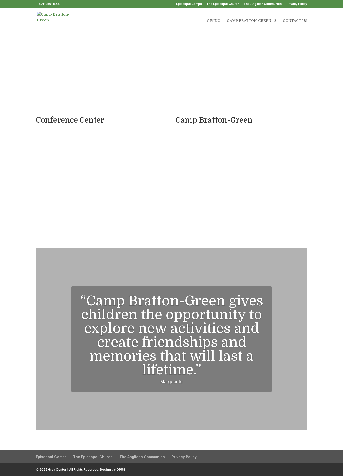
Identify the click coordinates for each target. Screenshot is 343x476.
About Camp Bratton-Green (239, 75)
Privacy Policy (296, 4)
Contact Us (295, 21)
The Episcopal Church (222, 4)
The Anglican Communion (263, 4)
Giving (213, 21)
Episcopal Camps (189, 4)
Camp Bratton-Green (249, 21)
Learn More (102, 191)
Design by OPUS (112, 469)
